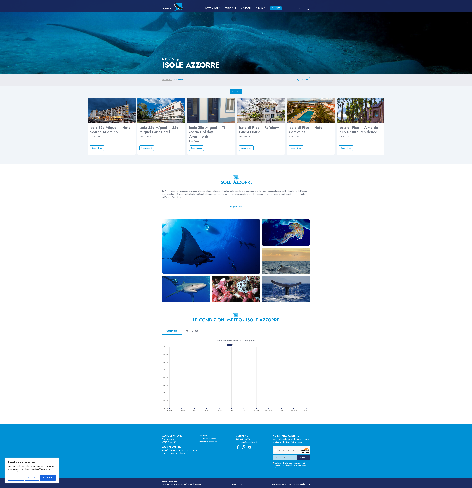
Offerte (276, 8)
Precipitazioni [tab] (172, 331)
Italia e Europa (167, 80)
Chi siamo (260, 8)
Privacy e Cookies (236, 484)
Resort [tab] (236, 91)
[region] (32, 470)
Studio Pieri (305, 484)
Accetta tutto (48, 478)
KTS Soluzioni (287, 484)
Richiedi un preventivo (208, 441)
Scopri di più (97, 148)
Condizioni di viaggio (207, 438)
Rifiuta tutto (32, 478)
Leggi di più (236, 206)
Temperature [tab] (192, 331)
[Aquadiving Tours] (173, 6)
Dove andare (212, 8)
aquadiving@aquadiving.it (246, 442)
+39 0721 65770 (243, 439)
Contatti (246, 8)
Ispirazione (230, 8)
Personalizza (16, 478)
